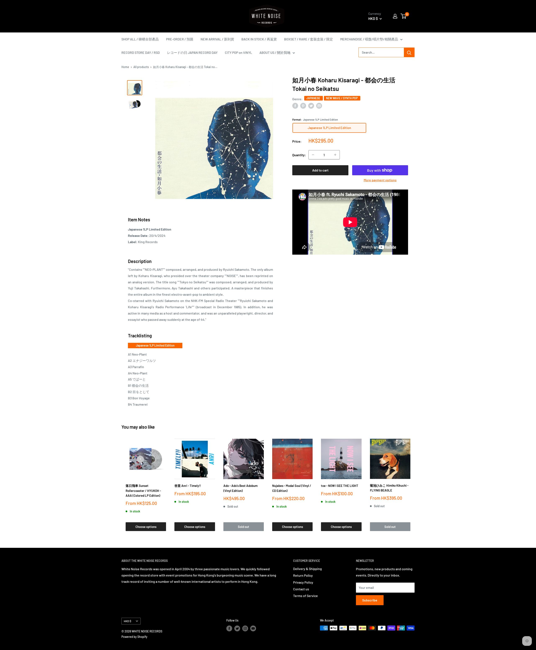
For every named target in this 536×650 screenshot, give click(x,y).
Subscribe (369, 600)
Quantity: (299, 155)
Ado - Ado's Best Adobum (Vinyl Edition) (240, 488)
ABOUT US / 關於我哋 (274, 52)
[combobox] (381, 52)
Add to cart (320, 170)
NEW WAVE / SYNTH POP (342, 98)
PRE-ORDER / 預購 (179, 39)
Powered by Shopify (134, 636)
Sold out (243, 527)
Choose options (145, 527)
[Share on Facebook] (295, 105)
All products (141, 67)
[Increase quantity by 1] (335, 154)
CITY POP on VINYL (238, 52)
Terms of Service (305, 596)
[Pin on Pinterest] (303, 105)
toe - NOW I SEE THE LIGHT (339, 486)
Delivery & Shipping (307, 569)
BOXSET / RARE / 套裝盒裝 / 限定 (308, 39)
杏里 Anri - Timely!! (187, 486)
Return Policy (303, 575)
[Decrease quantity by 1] (313, 154)
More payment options (380, 180)
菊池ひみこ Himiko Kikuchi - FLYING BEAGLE (389, 488)
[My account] (395, 16)
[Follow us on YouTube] (253, 628)
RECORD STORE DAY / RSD (140, 52)
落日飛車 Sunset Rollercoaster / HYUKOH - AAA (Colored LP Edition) (143, 490)
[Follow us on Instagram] (245, 628)
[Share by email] (319, 105)
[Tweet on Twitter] (311, 105)
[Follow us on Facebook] (229, 628)
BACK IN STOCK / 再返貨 (259, 39)
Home (125, 67)
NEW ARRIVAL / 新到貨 (217, 39)
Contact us (301, 589)
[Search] (409, 52)
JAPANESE (313, 98)
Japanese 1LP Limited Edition (155, 345)
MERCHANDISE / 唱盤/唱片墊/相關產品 (369, 39)
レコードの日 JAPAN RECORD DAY (192, 52)
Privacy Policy (303, 582)
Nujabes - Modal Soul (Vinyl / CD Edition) (291, 488)
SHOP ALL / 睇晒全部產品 (140, 39)
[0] (403, 16)
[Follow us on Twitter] (237, 628)
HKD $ (127, 621)
